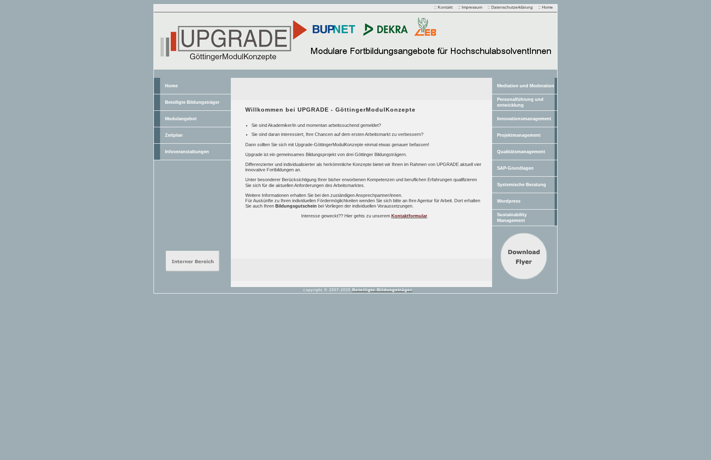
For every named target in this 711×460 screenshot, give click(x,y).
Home (547, 7)
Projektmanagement (519, 135)
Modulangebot (181, 118)
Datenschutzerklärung (512, 7)
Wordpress (508, 200)
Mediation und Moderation (525, 85)
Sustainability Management (512, 217)
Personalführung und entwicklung (520, 102)
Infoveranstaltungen (187, 151)
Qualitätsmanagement (521, 151)
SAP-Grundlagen (515, 168)
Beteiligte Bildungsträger (192, 102)
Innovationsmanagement (524, 118)
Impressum (472, 7)
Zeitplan (174, 135)
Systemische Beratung (521, 184)
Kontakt (445, 7)
